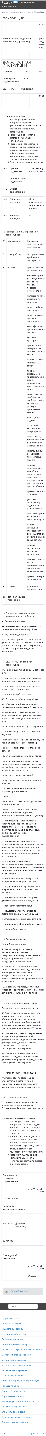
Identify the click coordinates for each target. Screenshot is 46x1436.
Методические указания (14, 1360)
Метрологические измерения (16, 1354)
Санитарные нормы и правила (17, 1417)
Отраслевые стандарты (13, 1396)
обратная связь (36, 1433)
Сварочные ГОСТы (11, 1318)
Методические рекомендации (17, 1365)
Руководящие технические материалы (21, 1401)
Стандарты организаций (14, 1411)
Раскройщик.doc (19, 1291)
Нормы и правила (10, 1385)
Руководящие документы (14, 1370)
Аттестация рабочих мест (14, 1334)
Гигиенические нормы (13, 1339)
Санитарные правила (12, 1375)
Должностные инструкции (15, 1422)
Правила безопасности (13, 1391)
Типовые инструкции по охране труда (20, 1380)
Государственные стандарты (16, 1344)
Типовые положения (12, 1323)
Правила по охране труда (14, 1406)
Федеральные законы (12, 1328)
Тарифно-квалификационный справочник (22, 1349)
